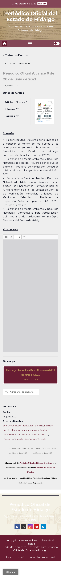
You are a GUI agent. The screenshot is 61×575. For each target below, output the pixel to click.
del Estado (28, 425)
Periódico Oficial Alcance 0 (34, 434)
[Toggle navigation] (30, 43)
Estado (13, 430)
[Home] (4, 43)
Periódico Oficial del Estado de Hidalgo (30, 16)
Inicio (9, 557)
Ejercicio (38, 425)
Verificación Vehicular (36, 439)
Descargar (30, 375)
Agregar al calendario (22, 392)
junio (20, 430)
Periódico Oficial (11, 434)
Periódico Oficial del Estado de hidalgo (36, 463)
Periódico (44, 430)
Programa (8, 439)
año (5, 425)
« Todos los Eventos (15, 55)
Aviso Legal (48, 557)
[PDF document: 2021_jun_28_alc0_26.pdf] (30, 293)
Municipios (33, 430)
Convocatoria (14, 425)
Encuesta (34, 557)
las (25, 430)
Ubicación (20, 557)
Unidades (19, 439)
